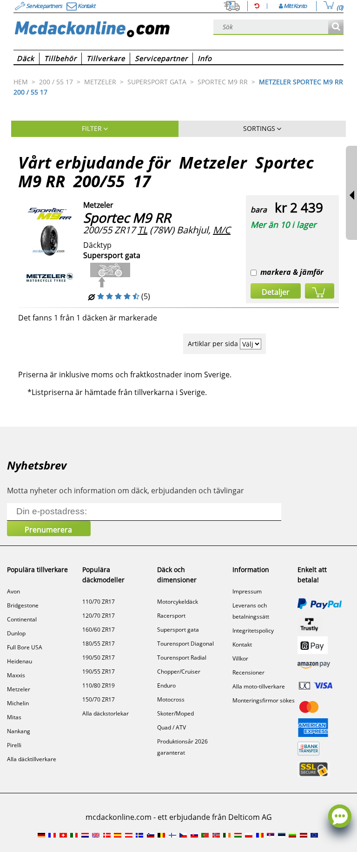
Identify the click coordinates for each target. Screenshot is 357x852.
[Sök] (336, 27)
